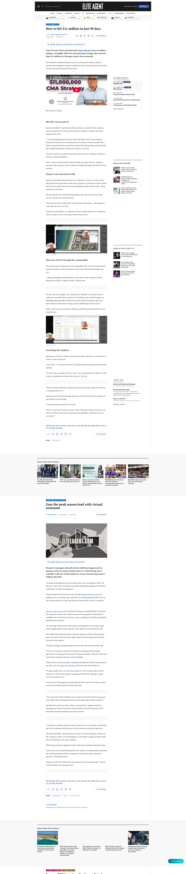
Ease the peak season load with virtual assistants (74, 506)
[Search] (42, 6)
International (68, 870)
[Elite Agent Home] (93, 6)
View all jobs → (119, 404)
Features (59, 13)
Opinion (77, 13)
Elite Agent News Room (59, 34)
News (52, 13)
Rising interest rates (90, 594)
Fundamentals (101, 13)
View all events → (118, 109)
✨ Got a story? (175, 861)
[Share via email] (88, 35)
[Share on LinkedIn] (80, 35)
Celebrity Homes (53, 870)
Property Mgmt (119, 13)
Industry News (59, 500)
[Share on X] (84, 35)
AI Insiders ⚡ (143, 6)
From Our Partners (121, 163)
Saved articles (130, 13)
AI (82, 13)
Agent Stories (90, 13)
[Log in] (38, 6)
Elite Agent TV (52, 24)
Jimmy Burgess (84, 50)
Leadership (68, 13)
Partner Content (75, 795)
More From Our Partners (48, 462)
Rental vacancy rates (54, 611)
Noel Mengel (52, 514)
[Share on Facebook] (76, 35)
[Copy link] (92, 35)
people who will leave (67, 665)
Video (110, 13)
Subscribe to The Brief (130, 6)
